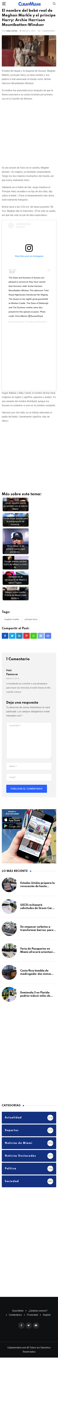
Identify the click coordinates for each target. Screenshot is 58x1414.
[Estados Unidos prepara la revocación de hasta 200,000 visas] (9, 893)
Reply (9, 679)
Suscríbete (17, 1319)
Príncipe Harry (31, 628)
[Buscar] (54, 3)
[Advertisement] (29, 142)
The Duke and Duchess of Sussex (40, 331)
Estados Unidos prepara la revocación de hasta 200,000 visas (37, 895)
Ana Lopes (11, 40)
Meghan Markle (11, 628)
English (47, 1324)
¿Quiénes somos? (38, 1319)
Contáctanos (15, 1324)
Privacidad (32, 1324)
